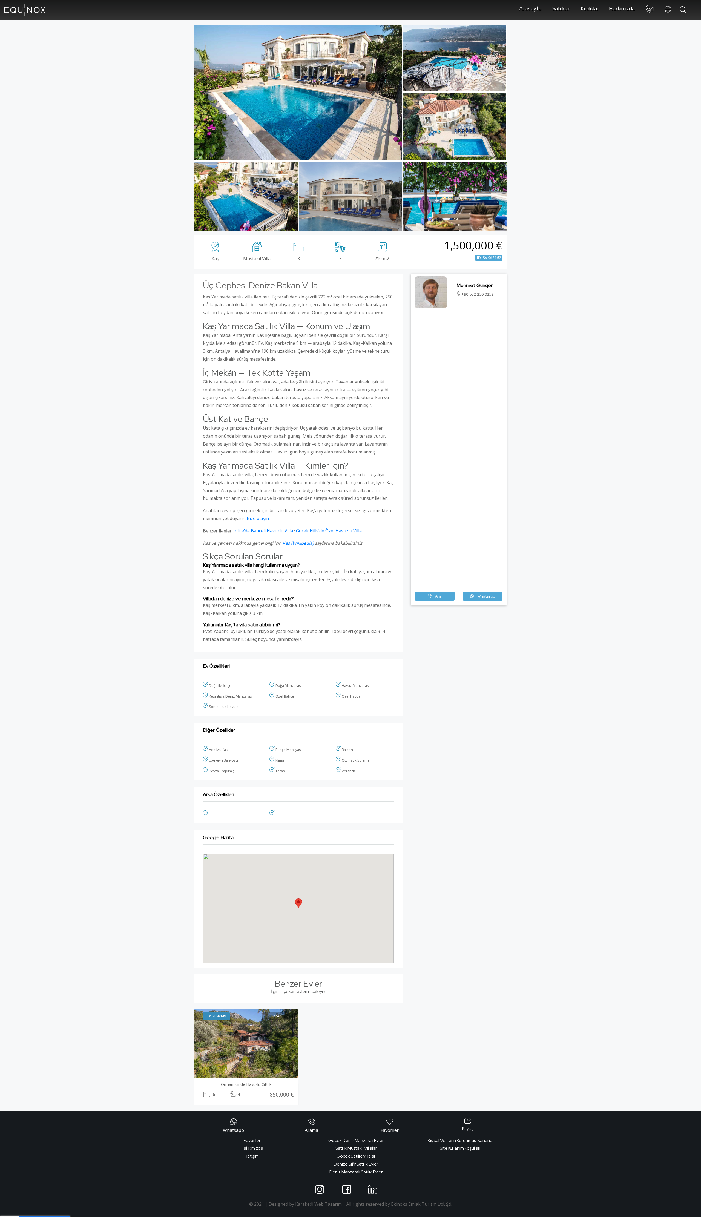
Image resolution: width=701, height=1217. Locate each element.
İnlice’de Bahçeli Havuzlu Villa (263, 531)
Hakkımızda (622, 8)
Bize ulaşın (258, 518)
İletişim (252, 1156)
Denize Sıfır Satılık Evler (356, 1164)
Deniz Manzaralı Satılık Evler (356, 1172)
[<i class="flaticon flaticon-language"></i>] (667, 9)
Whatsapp (485, 596)
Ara (437, 596)
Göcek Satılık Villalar (356, 1156)
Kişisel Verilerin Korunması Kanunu (460, 1140)
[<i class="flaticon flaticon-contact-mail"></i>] (649, 10)
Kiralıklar (590, 8)
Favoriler (252, 1140)
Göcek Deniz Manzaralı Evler (356, 1140)
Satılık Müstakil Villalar (356, 1148)
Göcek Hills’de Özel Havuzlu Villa (329, 531)
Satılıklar (561, 8)
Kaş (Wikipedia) (298, 543)
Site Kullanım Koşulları (460, 1148)
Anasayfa (530, 8)
